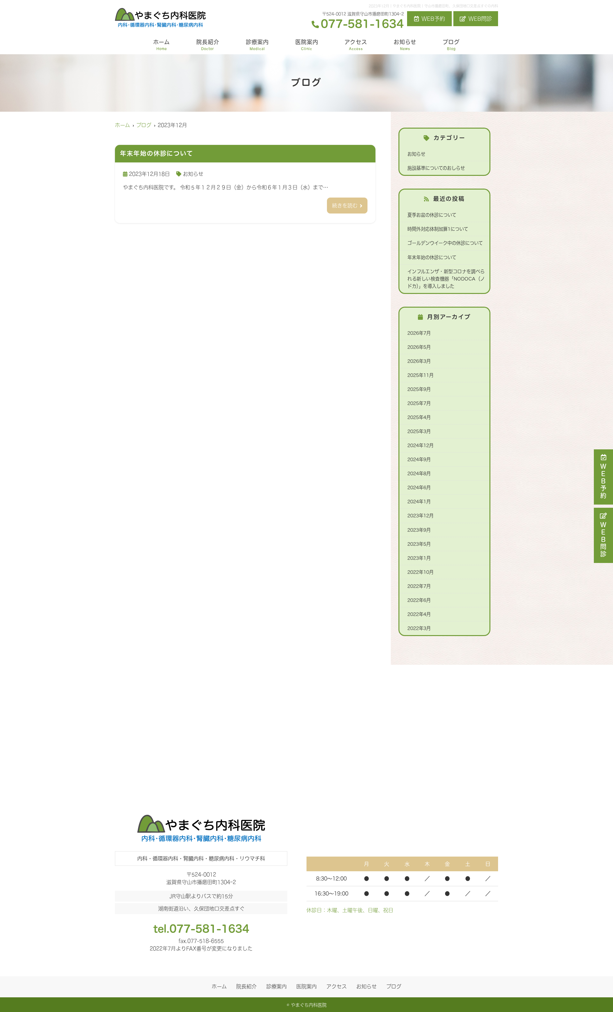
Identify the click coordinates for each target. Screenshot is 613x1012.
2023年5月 (419, 544)
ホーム (161, 44)
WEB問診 (480, 18)
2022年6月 (419, 600)
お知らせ (405, 44)
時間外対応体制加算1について (437, 229)
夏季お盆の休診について (431, 215)
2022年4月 (419, 614)
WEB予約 (433, 18)
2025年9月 (419, 389)
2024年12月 (420, 445)
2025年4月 (419, 417)
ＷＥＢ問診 (604, 539)
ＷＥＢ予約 (604, 481)
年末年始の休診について (431, 257)
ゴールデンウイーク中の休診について (445, 243)
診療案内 (257, 44)
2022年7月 (419, 586)
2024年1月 (419, 501)
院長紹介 (207, 44)
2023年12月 (420, 515)
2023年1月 (419, 558)
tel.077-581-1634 (201, 929)
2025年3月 (419, 431)
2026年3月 (419, 361)
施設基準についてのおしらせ (436, 168)
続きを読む (345, 205)
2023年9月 (419, 530)
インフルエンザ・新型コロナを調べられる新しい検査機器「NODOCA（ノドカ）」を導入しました (446, 279)
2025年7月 (419, 403)
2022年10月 (420, 572)
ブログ (451, 44)
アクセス (355, 44)
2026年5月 (419, 347)
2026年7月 (419, 333)
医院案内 (306, 44)
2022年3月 (419, 628)
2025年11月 (420, 375)
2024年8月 (419, 473)
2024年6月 (419, 487)
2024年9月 (419, 459)
